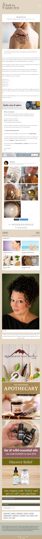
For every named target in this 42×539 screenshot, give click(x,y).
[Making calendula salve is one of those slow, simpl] (29, 192)
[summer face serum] (11, 246)
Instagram (12, 140)
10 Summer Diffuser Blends (28, 252)
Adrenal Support (7, 513)
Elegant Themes (20, 536)
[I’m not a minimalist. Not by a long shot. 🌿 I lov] (12, 192)
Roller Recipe (22, 515)
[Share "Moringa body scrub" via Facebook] (13, 225)
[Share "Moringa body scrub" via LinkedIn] (24, 225)
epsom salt (6, 79)
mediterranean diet (7, 515)
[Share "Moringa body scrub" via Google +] (17, 225)
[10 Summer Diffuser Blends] (30, 246)
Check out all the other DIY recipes (24, 95)
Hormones (31, 513)
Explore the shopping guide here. (12, 130)
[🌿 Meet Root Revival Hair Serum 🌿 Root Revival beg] (29, 175)
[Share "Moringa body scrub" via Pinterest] (21, 225)
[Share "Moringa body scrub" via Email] (30, 225)
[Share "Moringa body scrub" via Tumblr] (19, 225)
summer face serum (7, 252)
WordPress (26, 536)
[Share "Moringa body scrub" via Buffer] (26, 225)
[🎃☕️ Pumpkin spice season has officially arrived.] (12, 209)
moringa (5, 82)
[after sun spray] (11, 261)
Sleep (36, 515)
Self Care (32, 515)
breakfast (13, 513)
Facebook (26, 143)
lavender (7, 84)
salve (28, 515)
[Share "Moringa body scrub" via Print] (32, 225)
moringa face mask (26, 267)
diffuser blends (19, 513)
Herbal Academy (33, 133)
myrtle (6, 86)
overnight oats (15, 515)
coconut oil (7, 81)
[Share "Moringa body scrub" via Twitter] (15, 225)
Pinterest (16, 143)
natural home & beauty (23, 19)
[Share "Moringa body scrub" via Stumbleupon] (28, 225)
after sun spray (6, 267)
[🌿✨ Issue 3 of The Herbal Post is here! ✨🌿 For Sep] (12, 175)
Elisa (12, 19)
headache (26, 513)
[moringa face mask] (30, 261)
